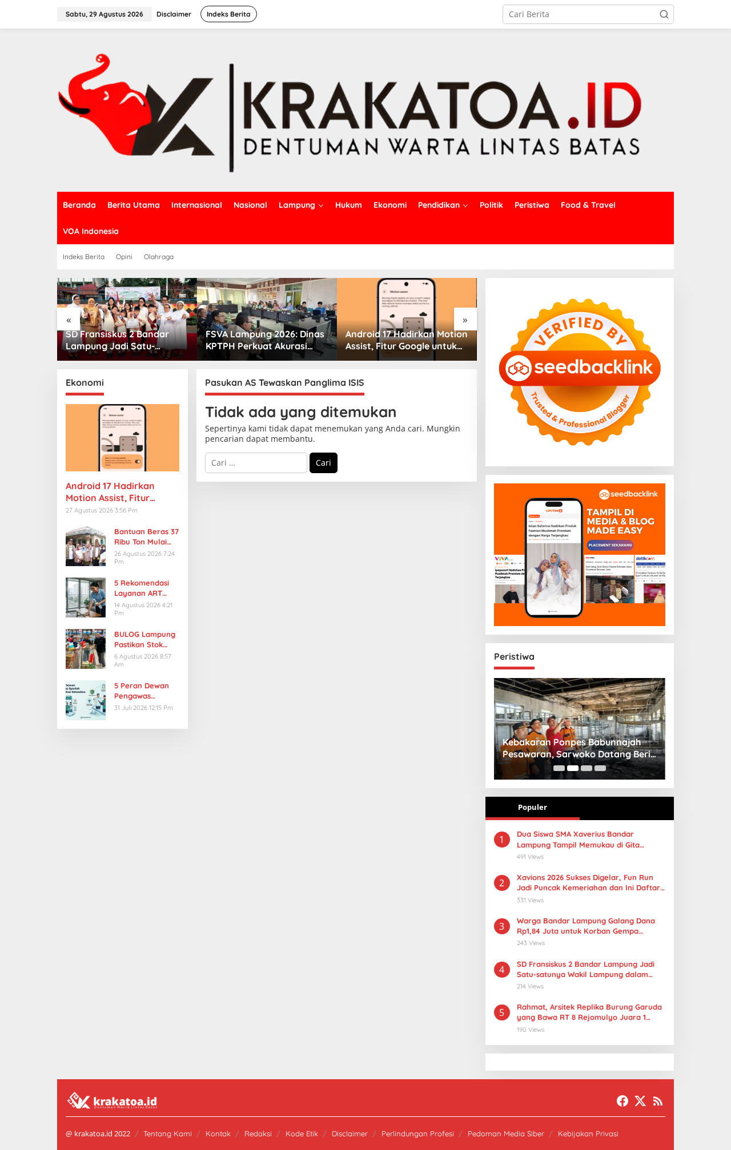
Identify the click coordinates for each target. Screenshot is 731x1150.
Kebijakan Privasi (588, 1133)
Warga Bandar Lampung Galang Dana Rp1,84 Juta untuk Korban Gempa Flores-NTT (586, 926)
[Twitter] (640, 1100)
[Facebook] (622, 1100)
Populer (532, 807)
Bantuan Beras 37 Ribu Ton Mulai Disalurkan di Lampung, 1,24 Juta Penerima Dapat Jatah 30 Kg (146, 537)
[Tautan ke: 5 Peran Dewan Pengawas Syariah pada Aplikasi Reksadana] (86, 698)
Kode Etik (302, 1133)
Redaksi (258, 1133)
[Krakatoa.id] (365, 109)
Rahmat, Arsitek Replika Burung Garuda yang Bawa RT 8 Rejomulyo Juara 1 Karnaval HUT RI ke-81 (589, 1012)
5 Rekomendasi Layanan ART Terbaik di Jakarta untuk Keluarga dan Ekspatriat (141, 588)
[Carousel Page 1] (559, 768)
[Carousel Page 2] (573, 768)
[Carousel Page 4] (600, 768)
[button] (664, 14)
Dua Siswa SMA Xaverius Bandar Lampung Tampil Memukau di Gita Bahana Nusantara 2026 (406, 340)
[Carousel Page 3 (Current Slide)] (586, 768)
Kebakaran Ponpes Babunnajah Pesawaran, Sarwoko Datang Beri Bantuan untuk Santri (538, 748)
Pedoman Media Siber (506, 1133)
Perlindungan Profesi (417, 1133)
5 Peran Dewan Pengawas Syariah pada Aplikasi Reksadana (141, 691)
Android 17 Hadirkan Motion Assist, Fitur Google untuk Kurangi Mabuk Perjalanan (273, 340)
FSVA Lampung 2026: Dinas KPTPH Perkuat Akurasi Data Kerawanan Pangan (132, 340)
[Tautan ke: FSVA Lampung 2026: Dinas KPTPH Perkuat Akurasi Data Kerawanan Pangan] (134, 319)
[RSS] (657, 1100)
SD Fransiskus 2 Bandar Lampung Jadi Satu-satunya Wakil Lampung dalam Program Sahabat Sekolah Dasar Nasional (585, 969)
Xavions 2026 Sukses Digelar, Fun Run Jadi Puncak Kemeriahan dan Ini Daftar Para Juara (588, 883)
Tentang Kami (167, 1133)
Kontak (218, 1133)
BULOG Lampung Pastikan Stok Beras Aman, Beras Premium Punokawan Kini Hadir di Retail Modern (144, 639)
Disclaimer (350, 1133)
